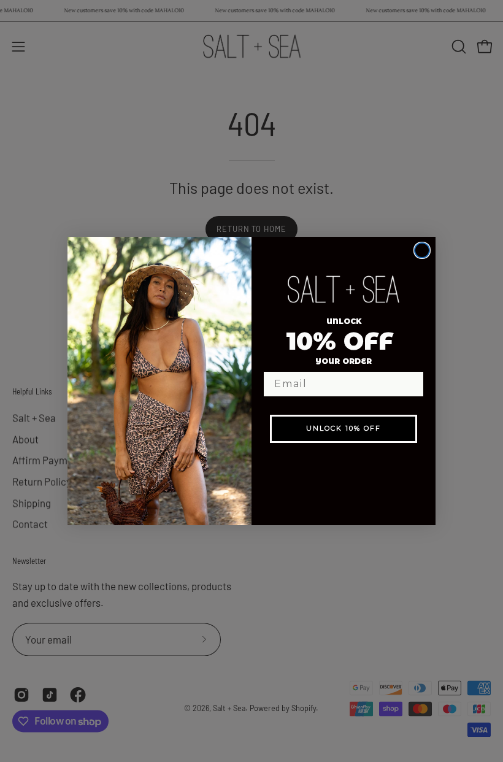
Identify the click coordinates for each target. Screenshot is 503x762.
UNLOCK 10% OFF (343, 428)
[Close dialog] (422, 250)
